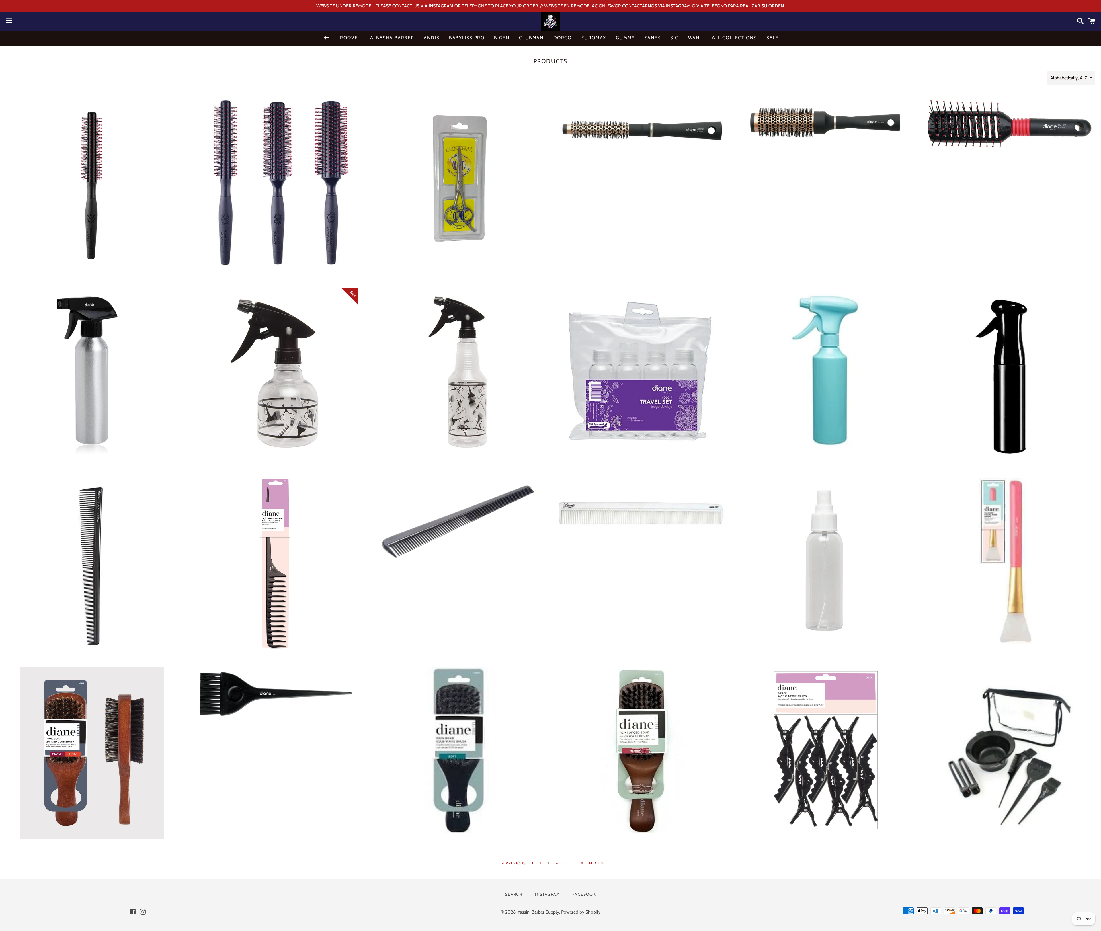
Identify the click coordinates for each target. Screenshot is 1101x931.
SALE (772, 37)
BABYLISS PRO (466, 37)
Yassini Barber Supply (538, 912)
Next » (596, 863)
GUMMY (625, 37)
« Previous (514, 863)
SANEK (653, 37)
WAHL (695, 37)
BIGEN (501, 37)
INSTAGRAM (547, 894)
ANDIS (431, 37)
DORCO (562, 37)
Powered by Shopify (580, 912)
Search (513, 894)
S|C (674, 37)
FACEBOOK (584, 894)
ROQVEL (350, 37)
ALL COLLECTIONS (734, 37)
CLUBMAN (531, 37)
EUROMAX (593, 37)
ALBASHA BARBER (392, 37)
